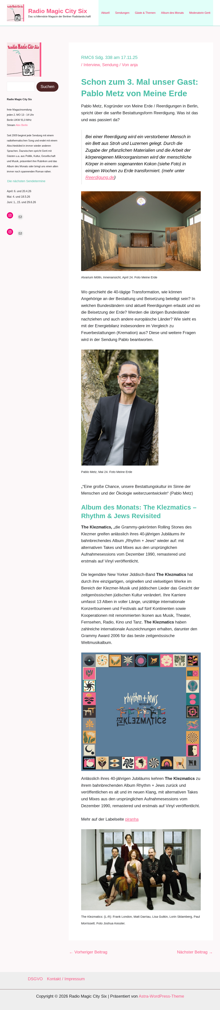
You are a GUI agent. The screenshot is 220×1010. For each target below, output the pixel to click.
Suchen (47, 86)
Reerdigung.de (99, 177)
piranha (132, 819)
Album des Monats (172, 12)
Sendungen (122, 12)
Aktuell (105, 12)
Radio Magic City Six (57, 11)
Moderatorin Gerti (199, 12)
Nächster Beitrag (195, 952)
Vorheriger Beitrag (88, 952)
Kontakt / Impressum (66, 978)
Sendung (110, 64)
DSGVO (35, 978)
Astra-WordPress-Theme (161, 996)
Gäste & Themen (145, 12)
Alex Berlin (22, 125)
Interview (92, 64)
